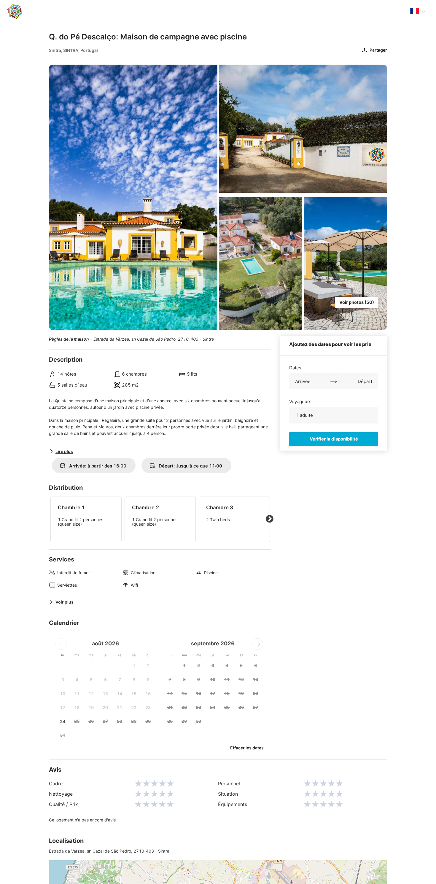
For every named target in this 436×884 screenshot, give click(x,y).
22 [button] (133, 707)
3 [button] (62, 679)
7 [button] (119, 679)
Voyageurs (300, 401)
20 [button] (105, 707)
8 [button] (134, 679)
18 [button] (76, 707)
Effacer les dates (247, 747)
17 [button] (62, 707)
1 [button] (134, 665)
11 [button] (76, 693)
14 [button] (119, 693)
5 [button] (91, 679)
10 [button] (62, 693)
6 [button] (105, 679)
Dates (295, 367)
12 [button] (91, 693)
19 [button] (91, 707)
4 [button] (77, 679)
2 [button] (148, 665)
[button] (61, 644)
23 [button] (148, 707)
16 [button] (148, 693)
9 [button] (148, 679)
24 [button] (62, 721)
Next (269, 519)
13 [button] (105, 693)
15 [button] (133, 693)
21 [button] (119, 707)
